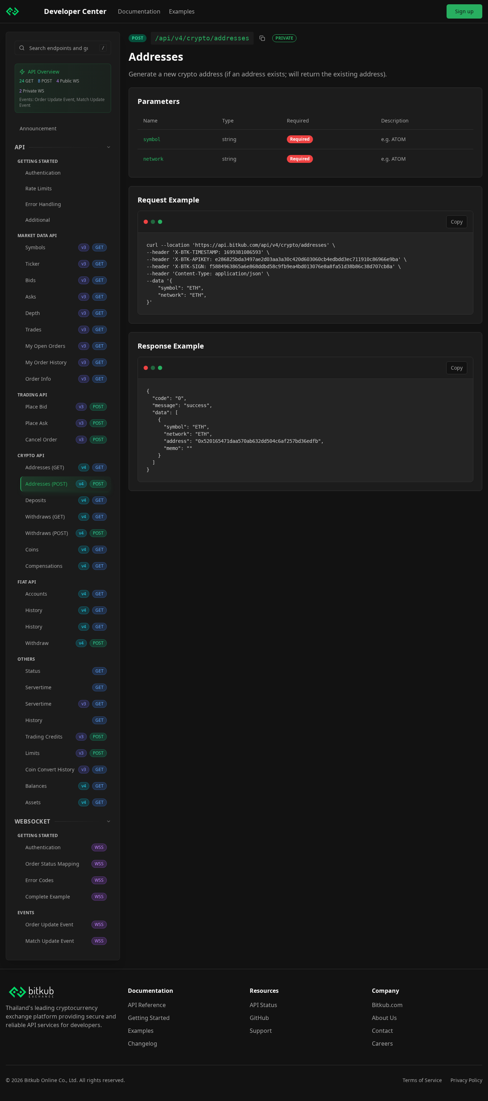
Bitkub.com (387, 1005)
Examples (182, 11)
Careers (382, 1043)
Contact (382, 1031)
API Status (263, 1005)
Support (261, 1031)
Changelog (142, 1043)
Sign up (464, 11)
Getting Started (149, 1018)
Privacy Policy (466, 1080)
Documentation (139, 11)
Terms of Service (422, 1080)
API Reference (147, 1005)
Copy (457, 221)
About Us (384, 1018)
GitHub (259, 1018)
